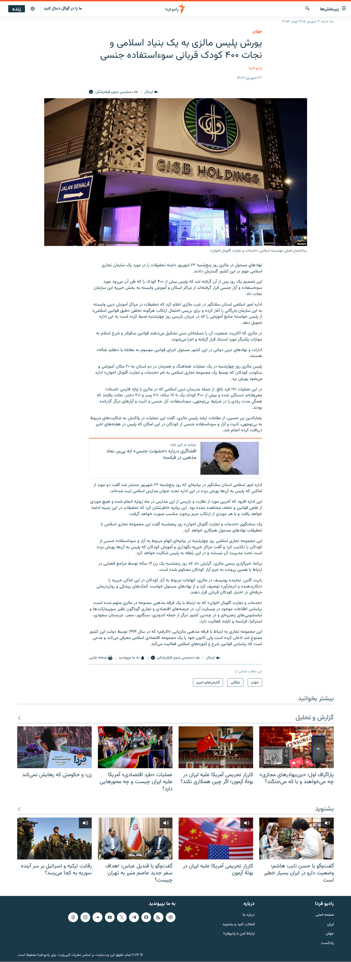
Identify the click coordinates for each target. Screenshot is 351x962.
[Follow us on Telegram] (134, 917)
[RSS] (158, 917)
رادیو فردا (255, 68)
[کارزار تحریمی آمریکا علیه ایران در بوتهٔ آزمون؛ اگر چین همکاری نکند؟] (216, 747)
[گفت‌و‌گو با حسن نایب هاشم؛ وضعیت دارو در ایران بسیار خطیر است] (296, 838)
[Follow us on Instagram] (85, 917)
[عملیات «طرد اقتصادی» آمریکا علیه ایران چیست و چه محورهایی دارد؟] (135, 747)
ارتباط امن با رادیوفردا (239, 934)
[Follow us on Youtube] (110, 917)
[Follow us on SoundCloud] (97, 917)
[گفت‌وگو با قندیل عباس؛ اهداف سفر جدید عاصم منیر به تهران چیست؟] (135, 838)
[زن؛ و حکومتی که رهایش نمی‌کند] (54, 747)
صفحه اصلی (325, 915)
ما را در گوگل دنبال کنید (63, 8)
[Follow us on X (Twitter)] (122, 917)
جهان (257, 31)
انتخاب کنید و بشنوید (239, 924)
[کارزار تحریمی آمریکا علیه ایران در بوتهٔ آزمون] (216, 838)
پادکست (327, 943)
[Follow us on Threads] (73, 917)
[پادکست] (32, 9)
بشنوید (324, 809)
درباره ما (249, 915)
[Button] (151, 92)
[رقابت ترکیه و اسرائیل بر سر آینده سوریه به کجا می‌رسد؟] (54, 838)
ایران (330, 924)
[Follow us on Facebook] (146, 917)
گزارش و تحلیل (314, 718)
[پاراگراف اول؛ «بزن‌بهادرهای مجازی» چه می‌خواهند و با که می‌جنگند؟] (296, 747)
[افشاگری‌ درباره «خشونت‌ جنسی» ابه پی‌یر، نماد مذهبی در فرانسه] (229, 458)
